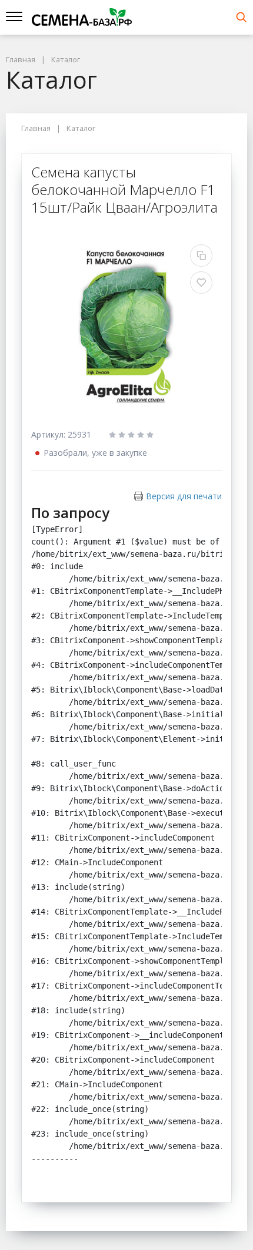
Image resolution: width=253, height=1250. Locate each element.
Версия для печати (184, 496)
